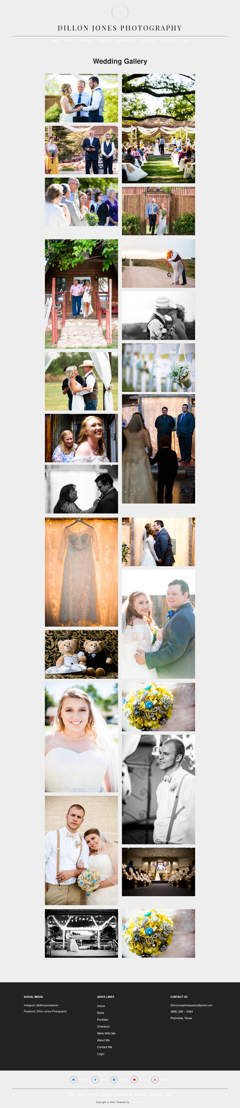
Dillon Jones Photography (120, 27)
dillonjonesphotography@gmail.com (191, 1005)
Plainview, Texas (181, 1018)
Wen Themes (137, 1102)
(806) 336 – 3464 (181, 1011)
